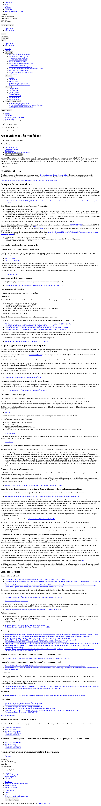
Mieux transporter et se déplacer (19, 58)
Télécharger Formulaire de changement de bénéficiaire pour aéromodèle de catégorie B (36, 327)
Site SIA (7, 412)
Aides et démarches (11, 74)
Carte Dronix (9, 442)
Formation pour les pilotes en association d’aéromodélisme (23, 377)
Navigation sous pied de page (14, 11)
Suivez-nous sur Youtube (12, 735)
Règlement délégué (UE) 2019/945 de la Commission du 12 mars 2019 (27, 625)
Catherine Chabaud (15, 96)
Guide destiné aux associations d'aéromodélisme (53, 175)
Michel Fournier (14, 99)
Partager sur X (9, 151)
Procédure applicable (11, 274)
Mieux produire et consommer (18, 60)
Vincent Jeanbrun (14, 94)
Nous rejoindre (9, 30)
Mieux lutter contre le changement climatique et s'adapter (26, 68)
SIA (83, 561)
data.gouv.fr (8, 778)
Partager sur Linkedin (11, 149)
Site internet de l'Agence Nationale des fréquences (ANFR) (23, 706)
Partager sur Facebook (12, 147)
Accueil (7, 114)
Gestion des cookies (11, 798)
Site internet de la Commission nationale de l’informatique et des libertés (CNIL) (30, 708)
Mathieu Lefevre (14, 97)
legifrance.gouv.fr (10, 777)
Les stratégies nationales (13, 101)
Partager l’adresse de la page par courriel (17, 152)
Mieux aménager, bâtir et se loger (19, 56)
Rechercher (8, 9)
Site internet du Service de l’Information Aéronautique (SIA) (23, 703)
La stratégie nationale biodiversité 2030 (21, 107)
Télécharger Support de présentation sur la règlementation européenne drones (34, 597)
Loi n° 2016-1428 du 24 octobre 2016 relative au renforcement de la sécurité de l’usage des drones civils (37, 638)
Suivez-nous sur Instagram (13, 731)
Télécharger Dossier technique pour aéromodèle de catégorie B (29, 326)
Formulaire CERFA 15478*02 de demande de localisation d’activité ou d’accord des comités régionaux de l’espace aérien (42, 710)
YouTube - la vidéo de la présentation (16, 601)
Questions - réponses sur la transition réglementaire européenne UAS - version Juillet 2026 (29, 180)
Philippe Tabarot (14, 92)
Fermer (4, 34)
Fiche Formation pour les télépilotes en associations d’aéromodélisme (26, 390)
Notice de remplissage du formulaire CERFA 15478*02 (22, 712)
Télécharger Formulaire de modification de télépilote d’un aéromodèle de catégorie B (36, 329)
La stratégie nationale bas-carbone (19, 103)
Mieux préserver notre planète (18, 61)
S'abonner (8, 756)
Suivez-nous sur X (10, 729)
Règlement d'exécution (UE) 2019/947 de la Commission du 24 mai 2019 (27, 627)
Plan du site (8, 782)
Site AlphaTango (10, 258)
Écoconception (9, 791)
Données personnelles (11, 787)
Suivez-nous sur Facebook (13, 727)
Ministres (8, 87)
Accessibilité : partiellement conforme (16, 783)
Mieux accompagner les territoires (19, 54)
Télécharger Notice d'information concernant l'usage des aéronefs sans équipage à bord (37, 658)
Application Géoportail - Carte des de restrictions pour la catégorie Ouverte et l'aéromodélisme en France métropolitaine (42, 496)
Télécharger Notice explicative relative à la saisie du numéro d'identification (34, 285)
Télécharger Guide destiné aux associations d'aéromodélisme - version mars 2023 (35, 579)
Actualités (8, 49)
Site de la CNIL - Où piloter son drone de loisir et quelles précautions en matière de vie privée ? (34, 485)
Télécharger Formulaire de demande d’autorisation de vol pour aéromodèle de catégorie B (38, 324)
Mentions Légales (10, 785)
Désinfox (7, 50)
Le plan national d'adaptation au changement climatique (26, 105)
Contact (7, 792)
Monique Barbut (14, 89)
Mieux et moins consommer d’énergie (20, 67)
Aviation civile (9, 119)
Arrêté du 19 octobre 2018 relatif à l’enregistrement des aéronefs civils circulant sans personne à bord (36, 642)
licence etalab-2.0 (44, 803)
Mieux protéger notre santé (17, 65)
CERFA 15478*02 (76, 225)
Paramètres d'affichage (12, 800)
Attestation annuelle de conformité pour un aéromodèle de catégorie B (26, 341)
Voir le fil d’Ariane (7, 110)
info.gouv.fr (8, 773)
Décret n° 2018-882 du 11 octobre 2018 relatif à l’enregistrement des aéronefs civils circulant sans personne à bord (40, 640)
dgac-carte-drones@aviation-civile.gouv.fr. (41, 519)
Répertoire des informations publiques (16, 796)
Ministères (8, 76)
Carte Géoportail (10, 433)
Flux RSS (8, 794)
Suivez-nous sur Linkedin (13, 733)
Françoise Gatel (13, 90)
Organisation (13, 79)
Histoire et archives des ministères (19, 85)
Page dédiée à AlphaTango (13, 260)
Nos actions (9, 52)
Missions (11, 78)
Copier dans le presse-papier (14, 154)
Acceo (7, 789)
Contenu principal (10, 2)
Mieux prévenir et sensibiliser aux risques (21, 63)
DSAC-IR (37, 227)
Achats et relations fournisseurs (18, 83)
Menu (6, 4)
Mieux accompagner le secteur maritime (21, 72)
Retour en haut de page (8, 715)
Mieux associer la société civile (18, 70)
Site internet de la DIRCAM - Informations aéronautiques (22, 705)
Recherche (8, 8)
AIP (41, 228)
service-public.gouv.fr (11, 775)
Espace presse (9, 29)
